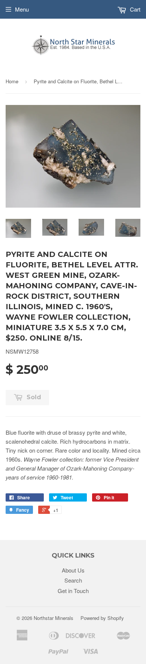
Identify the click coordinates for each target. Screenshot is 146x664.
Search (73, 580)
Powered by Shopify (102, 617)
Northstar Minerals (53, 617)
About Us (73, 570)
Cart (134, 9)
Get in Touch (73, 591)
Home (12, 81)
